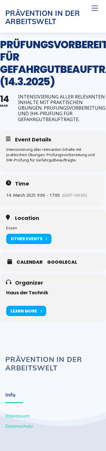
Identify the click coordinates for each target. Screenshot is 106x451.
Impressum (17, 416)
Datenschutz (19, 426)
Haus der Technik (27, 292)
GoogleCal (62, 262)
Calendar (29, 262)
